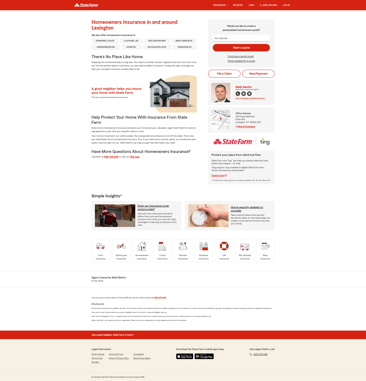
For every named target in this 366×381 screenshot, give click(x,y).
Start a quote (241, 47)
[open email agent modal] (243, 94)
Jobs (251, 5)
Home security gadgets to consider (247, 209)
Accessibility (138, 354)
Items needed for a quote (241, 61)
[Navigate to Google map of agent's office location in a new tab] (249, 93)
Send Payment (258, 73)
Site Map (95, 362)
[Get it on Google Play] (204, 356)
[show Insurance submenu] (227, 5)
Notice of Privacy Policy (119, 358)
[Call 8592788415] (238, 93)
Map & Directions (246, 126)
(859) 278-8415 (270, 5)
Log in (286, 5)
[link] (86, 5)
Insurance (219, 5)
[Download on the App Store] (184, 356)
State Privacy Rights (141, 358)
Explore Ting (218, 175)
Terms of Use (97, 358)
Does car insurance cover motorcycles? (153, 207)
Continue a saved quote (241, 56)
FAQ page (134, 157)
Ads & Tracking (98, 354)
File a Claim (224, 73)
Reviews (238, 5)
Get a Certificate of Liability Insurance (250, 98)
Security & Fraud (116, 354)
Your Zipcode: (221, 38)
